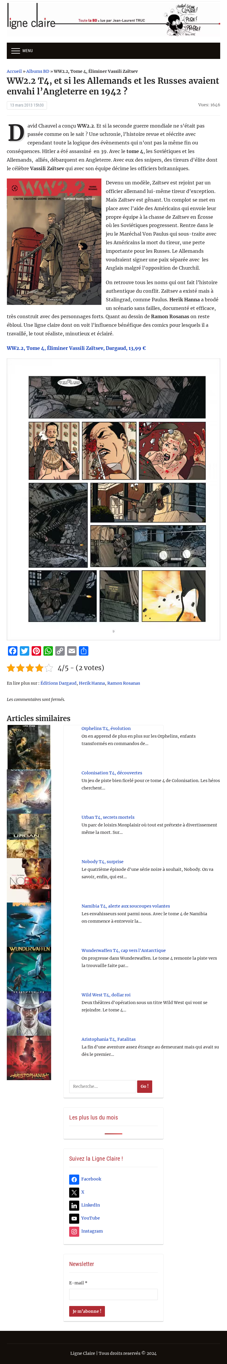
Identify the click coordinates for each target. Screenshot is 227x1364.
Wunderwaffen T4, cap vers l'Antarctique (124, 950)
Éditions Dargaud (58, 683)
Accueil (14, 71)
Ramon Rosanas (123, 683)
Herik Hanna (92, 683)
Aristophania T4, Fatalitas (109, 1039)
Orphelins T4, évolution (106, 728)
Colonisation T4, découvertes (112, 773)
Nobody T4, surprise (103, 861)
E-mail (78, 1283)
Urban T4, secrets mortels (108, 817)
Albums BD (37, 71)
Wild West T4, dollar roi (106, 995)
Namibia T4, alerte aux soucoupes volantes (126, 906)
